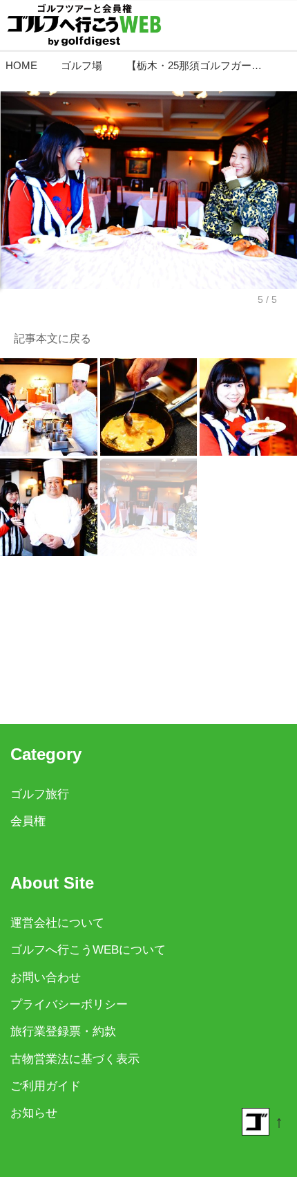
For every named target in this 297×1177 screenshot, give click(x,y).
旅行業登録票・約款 (63, 1031)
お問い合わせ (45, 977)
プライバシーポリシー (69, 1004)
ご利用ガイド (45, 1086)
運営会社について (57, 922)
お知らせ (33, 1113)
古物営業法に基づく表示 (75, 1059)
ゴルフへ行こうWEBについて (88, 949)
